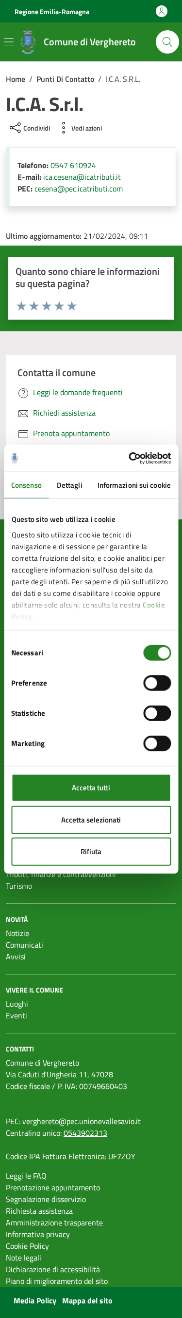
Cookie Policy (27, 1246)
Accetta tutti (91, 787)
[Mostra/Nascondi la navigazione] (9, 42)
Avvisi (16, 956)
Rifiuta (91, 851)
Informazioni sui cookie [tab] (134, 485)
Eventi (16, 1015)
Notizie (17, 933)
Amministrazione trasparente (54, 1222)
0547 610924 (73, 165)
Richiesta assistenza (39, 1211)
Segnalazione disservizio (46, 1199)
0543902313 (85, 1133)
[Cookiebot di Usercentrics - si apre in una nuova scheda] (129, 458)
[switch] (157, 683)
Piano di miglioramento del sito (57, 1281)
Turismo (19, 886)
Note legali (23, 1257)
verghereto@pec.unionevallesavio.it (81, 1121)
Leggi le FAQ (26, 1176)
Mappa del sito (87, 1300)
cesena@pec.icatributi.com (78, 188)
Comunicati (24, 945)
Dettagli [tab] (70, 485)
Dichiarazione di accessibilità (53, 1269)
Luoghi (17, 1004)
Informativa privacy (38, 1234)
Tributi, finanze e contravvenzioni (61, 874)
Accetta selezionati (91, 819)
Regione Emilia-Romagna (52, 11)
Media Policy (35, 1300)
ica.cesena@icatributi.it (82, 177)
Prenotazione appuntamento (53, 1187)
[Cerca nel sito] (167, 42)
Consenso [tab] (26, 485)
